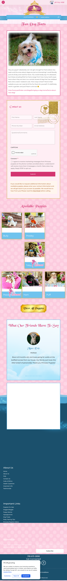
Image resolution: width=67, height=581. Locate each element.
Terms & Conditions (42, 572)
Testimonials (7, 488)
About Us (6, 474)
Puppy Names (7, 512)
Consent (14, 158)
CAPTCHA (14, 147)
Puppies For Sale (8, 507)
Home (5, 471)
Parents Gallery (8, 524)
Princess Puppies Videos (11, 522)
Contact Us (6, 479)
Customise (7, 576)
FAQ (4, 476)
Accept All (26, 576)
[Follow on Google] (43, 563)
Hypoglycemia (7, 514)
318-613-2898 (33, 556)
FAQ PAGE (36, 191)
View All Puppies (33, 308)
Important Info (8, 486)
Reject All (16, 576)
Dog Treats (6, 517)
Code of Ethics (7, 481)
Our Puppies (28, 17)
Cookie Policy (7, 572)
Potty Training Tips (9, 519)
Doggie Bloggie (8, 509)
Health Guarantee (8, 483)
